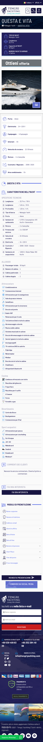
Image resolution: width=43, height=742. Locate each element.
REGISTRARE (21, 627)
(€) (38, 3)
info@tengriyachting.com (27, 655)
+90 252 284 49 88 (29, 644)
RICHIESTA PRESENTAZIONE (20, 577)
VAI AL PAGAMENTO (20, 696)
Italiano (29, 3)
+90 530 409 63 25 (9, 644)
